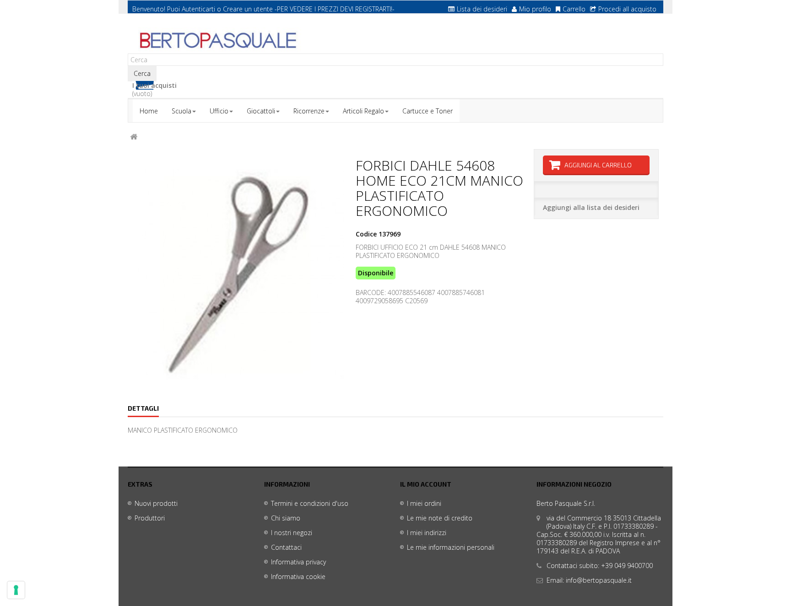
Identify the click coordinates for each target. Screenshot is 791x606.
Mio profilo (535, 9)
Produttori (150, 518)
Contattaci (286, 547)
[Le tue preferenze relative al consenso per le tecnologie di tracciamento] (16, 590)
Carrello (574, 9)
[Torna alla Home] (133, 137)
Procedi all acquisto (627, 9)
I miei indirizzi (426, 532)
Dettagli (143, 408)
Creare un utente (248, 9)
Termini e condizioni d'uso (309, 503)
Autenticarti (198, 9)
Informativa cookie (298, 576)
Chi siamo (285, 518)
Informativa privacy (298, 562)
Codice (366, 234)
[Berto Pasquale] (217, 40)
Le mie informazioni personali (450, 547)
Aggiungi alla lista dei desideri (591, 207)
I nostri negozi (291, 532)
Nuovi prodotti (156, 503)
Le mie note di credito (439, 518)
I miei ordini (424, 503)
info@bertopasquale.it (599, 580)
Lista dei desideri (482, 9)
